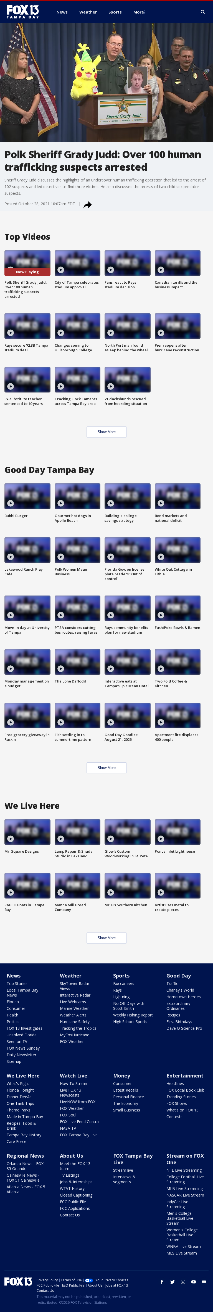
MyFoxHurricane (74, 1034)
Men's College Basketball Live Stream (179, 1218)
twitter (172, 1281)
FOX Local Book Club (185, 1090)
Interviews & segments (124, 1179)
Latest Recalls (125, 1090)
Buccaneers (123, 983)
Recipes (173, 1015)
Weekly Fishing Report (133, 1015)
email (204, 1281)
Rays (117, 990)
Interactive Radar (75, 995)
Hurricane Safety (75, 1021)
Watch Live (73, 1075)
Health (12, 1015)
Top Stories (17, 983)
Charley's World (180, 990)
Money (121, 1075)
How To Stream (74, 1083)
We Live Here (23, 1075)
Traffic (172, 983)
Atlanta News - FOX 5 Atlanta (26, 1189)
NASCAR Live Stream (185, 1195)
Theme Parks (19, 1110)
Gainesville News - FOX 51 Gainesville (23, 1178)
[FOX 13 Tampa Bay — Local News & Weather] (25, 12)
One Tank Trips (20, 1103)
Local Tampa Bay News (22, 992)
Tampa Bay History (24, 1134)
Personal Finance (128, 1096)
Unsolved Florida (22, 1034)
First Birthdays (179, 1021)
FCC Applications (75, 1208)
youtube (193, 1281)
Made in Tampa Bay (25, 1116)
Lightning (121, 996)
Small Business (126, 1110)
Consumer (16, 1008)
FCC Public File (73, 1201)
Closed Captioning (76, 1195)
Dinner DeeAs (19, 1096)
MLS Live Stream (181, 1253)
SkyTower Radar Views (74, 986)
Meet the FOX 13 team (75, 1166)
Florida (13, 1001)
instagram (183, 1281)
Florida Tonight (20, 1090)
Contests (174, 1116)
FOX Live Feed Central (80, 1121)
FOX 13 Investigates (24, 1028)
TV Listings (69, 1175)
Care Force (16, 1141)
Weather (71, 975)
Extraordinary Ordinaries (178, 1006)
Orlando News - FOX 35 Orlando (25, 1166)
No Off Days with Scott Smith (128, 1006)
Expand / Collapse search (203, 12)
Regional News (25, 1155)
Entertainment (185, 1075)
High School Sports (130, 1021)
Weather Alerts (73, 1015)
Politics (13, 1021)
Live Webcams (73, 1001)
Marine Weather (74, 1008)
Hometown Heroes (183, 996)
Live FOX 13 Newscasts (70, 1092)
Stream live (123, 1170)
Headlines (175, 1083)
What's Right (18, 1083)
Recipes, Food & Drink (21, 1126)
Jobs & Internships (76, 1181)
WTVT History (72, 1188)
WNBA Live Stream (183, 1246)
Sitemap (14, 1061)
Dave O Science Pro (184, 1028)
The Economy (125, 1103)
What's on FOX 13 (182, 1110)
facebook (162, 1281)
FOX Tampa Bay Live (79, 1134)
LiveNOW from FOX (77, 1101)
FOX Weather (72, 1041)
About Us (71, 1155)
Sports (121, 975)
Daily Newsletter (21, 1054)
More (138, 12)
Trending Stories (181, 1096)
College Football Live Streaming (185, 1179)
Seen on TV (17, 1041)
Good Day (178, 975)
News (14, 975)
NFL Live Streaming (184, 1170)
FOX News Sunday (23, 1048)
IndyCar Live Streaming (177, 1204)
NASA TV (68, 1128)
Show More (107, 432)
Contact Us (70, 1215)
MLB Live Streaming (184, 1188)
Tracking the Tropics (78, 1028)
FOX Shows (176, 1103)
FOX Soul (68, 1115)
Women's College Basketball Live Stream (182, 1234)
